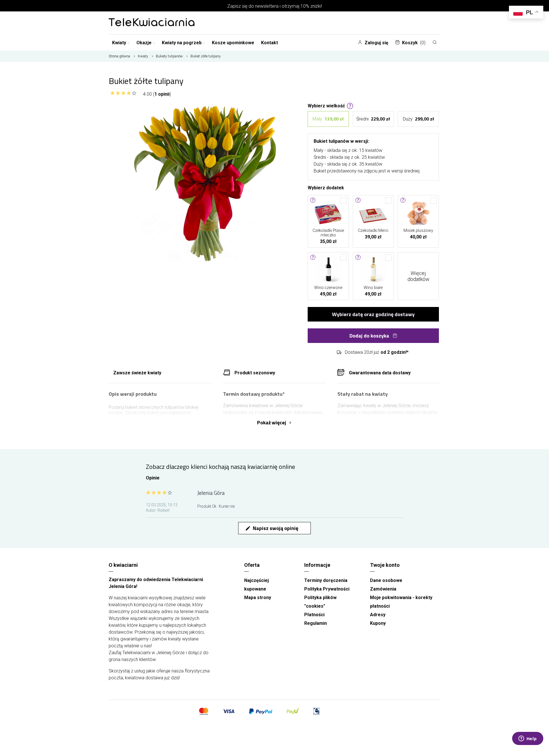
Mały (328, 118)
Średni (373, 118)
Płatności (314, 614)
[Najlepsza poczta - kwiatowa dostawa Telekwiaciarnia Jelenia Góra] (151, 22)
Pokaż (271, 422)
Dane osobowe (386, 580)
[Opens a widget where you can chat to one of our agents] (527, 739)
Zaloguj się (376, 42)
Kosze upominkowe (233, 42)
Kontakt (269, 42)
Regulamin (315, 623)
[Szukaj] (434, 42)
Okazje (144, 42)
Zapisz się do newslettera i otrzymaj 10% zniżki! (274, 6)
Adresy (377, 614)
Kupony (378, 623)
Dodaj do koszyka (369, 336)
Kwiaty (119, 42)
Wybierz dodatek (326, 187)
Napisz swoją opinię (271, 528)
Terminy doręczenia (325, 580)
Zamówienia (383, 589)
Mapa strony (257, 597)
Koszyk (413, 42)
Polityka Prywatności (326, 589)
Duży (418, 118)
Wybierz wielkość (326, 105)
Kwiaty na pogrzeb (182, 42)
